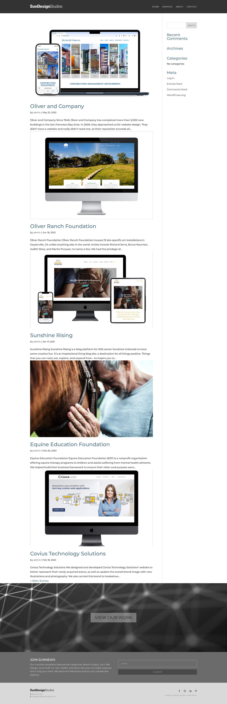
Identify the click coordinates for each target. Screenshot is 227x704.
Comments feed (177, 89)
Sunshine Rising (51, 335)
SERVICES (167, 6)
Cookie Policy (191, 695)
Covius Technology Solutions (68, 553)
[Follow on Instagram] (185, 691)
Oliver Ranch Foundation (63, 226)
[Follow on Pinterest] (196, 691)
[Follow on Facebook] (179, 691)
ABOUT (179, 6)
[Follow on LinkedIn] (190, 691)
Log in (170, 78)
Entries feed (174, 83)
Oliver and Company (57, 106)
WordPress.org (176, 95)
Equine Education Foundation (70, 444)
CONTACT (192, 6)
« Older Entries (39, 580)
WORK (155, 6)
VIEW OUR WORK (113, 617)
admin (37, 112)
